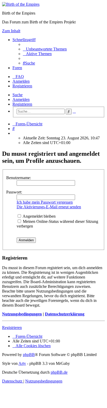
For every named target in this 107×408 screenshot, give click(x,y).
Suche (17, 95)
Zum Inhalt (11, 31)
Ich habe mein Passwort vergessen (45, 202)
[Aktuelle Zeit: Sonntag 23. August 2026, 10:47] (14, 133)
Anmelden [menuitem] (21, 81)
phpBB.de (59, 372)
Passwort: (14, 192)
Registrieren (22, 104)
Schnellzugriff (24, 39)
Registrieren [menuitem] (22, 86)
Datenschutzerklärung (64, 314)
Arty (22, 363)
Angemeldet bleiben (39, 216)
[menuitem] (45, 49)
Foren (17, 68)
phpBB (29, 354)
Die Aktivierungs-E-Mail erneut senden (49, 207)
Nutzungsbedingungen (22, 314)
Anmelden (21, 99)
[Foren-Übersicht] (20, 4)
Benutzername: (18, 178)
